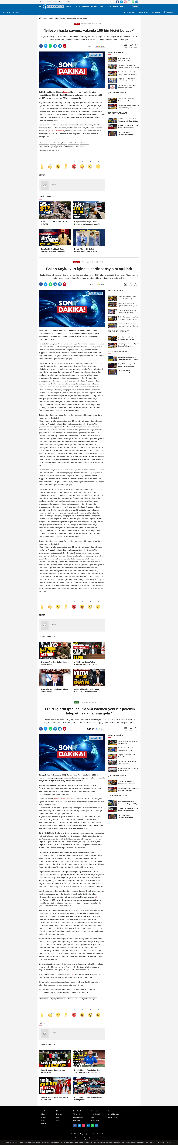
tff (45, 880)
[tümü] (128, 6)
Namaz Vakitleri (113, 1117)
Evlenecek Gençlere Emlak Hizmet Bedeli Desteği (54, 663)
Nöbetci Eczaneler (114, 1114)
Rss (72, 1134)
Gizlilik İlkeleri (69, 2)
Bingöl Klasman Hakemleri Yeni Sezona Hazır (53, 1071)
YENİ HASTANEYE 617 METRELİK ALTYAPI (54, 223)
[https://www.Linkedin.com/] (129, 2)
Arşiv (92, 1117)
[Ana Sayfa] (40, 18)
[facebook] (41, 46)
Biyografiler (77, 1120)
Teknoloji (43, 1123)
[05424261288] (133, 2)
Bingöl (69, 6)
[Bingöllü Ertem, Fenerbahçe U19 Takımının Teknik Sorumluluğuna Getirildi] (89, 1058)
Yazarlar (157, 12)
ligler (96, 897)
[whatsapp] (50, 46)
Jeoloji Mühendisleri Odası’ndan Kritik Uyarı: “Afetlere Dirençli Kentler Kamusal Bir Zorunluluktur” (88, 690)
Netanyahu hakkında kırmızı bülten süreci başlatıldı (54, 690)
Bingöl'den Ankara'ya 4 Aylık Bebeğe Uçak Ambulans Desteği (87, 223)
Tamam (168, 1142)
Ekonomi (85, 6)
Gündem (77, 6)
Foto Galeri (144, 12)
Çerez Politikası (58, 2)
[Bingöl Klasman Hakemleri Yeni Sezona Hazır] (55, 1058)
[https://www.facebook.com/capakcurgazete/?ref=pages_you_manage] (117, 2)
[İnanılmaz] (90, 163)
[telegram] (55, 46)
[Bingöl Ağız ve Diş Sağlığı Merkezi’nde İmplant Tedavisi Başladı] (89, 237)
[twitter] (45, 46)
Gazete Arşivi (95, 1120)
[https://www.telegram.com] (136, 2)
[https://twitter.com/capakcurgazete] (121, 2)
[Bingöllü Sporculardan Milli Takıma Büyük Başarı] (55, 1085)
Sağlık (108, 6)
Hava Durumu (112, 1111)
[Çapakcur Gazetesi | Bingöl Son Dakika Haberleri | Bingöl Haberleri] (53, 6)
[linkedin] (60, 46)
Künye (42, 2)
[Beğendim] (42, 163)
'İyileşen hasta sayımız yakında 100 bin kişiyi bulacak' (71, 18)
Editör (54, 184)
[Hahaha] (82, 163)
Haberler (45, 18)
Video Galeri (130, 12)
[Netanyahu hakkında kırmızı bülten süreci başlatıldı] (55, 677)
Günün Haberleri (96, 1114)
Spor (101, 6)
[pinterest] (64, 46)
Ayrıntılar (161, 1142)
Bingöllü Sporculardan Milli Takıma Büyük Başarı (54, 1098)
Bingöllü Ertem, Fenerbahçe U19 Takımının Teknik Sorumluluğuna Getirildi (87, 1071)
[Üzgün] (98, 163)
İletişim (48, 2)
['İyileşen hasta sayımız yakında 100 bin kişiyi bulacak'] (72, 70)
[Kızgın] (74, 163)
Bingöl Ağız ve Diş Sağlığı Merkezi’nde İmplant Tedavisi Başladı (85, 250)
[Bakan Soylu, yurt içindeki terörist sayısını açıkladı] (72, 308)
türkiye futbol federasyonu (64, 799)
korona (66, 92)
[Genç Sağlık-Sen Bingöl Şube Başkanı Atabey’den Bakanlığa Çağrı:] (55, 237)
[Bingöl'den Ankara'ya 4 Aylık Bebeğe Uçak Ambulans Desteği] (89, 210)
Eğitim (122, 6)
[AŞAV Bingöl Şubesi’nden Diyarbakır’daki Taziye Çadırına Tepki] (89, 650)
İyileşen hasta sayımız (55, 131)
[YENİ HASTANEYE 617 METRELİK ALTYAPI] (55, 210)
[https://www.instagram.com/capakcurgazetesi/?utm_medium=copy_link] (125, 2)
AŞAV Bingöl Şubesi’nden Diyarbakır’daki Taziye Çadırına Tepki (86, 663)
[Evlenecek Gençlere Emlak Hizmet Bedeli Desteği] (55, 650)
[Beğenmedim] (66, 163)
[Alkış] (50, 163)
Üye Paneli (169, 12)
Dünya (115, 6)
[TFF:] (72, 752)
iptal (73, 974)
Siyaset (94, 6)
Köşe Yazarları (78, 1117)
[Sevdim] (58, 163)
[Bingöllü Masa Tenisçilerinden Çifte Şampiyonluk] (89, 1085)
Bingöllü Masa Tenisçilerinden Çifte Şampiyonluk (88, 1098)
